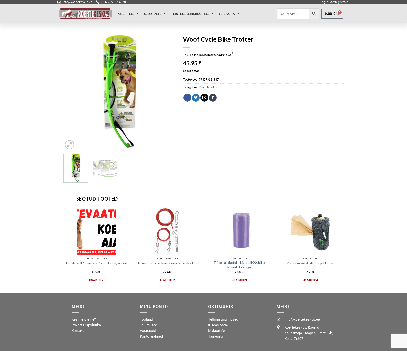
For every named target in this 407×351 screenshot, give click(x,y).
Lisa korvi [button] (96, 279)
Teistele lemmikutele (190, 14)
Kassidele (152, 14)
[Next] (168, 91)
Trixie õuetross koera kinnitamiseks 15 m (168, 263)
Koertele (126, 14)
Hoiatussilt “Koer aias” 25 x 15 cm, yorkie (96, 263)
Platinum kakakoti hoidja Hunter (310, 263)
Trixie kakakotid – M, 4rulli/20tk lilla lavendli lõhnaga (239, 265)
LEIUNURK (227, 14)
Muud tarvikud (208, 87)
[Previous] (71, 91)
